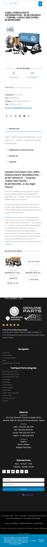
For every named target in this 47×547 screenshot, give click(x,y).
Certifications (7, 355)
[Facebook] (4, 471)
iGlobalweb (26, 533)
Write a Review (23, 444)
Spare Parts (31, 518)
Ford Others (6, 379)
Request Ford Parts (23, 447)
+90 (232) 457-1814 (26, 432)
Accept (33, 540)
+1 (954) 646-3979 (26, 435)
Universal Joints (7, 387)
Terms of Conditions (11, 523)
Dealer (37, 518)
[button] (16, 251)
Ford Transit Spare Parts (10, 374)
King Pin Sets (6, 390)
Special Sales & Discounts (11, 363)
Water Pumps (7, 395)
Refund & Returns (26, 523)
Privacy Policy (38, 523)
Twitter (11, 116)
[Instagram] (17, 471)
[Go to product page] (13, 261)
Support (23, 441)
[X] (8, 471)
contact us (8, 244)
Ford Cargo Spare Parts (21, 101)
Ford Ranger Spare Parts (10, 377)
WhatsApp (28, 116)
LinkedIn (15, 116)
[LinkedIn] (22, 471)
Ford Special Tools (8, 398)
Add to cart (14, 283)
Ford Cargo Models (9, 358)
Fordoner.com (10, 217)
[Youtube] (13, 471)
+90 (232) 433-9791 (26, 427)
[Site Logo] (10, 4)
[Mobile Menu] (40, 3)
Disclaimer (43, 528)
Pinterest (20, 116)
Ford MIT (5, 401)
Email (24, 116)
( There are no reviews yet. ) (24, 88)
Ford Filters (6, 382)
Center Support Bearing (10, 393)
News (4, 360)
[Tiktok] (26, 471)
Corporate (6, 352)
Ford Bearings (13, 270)
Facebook (7, 116)
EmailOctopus (28, 495)
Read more (34, 279)
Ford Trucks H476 (15, 104)
